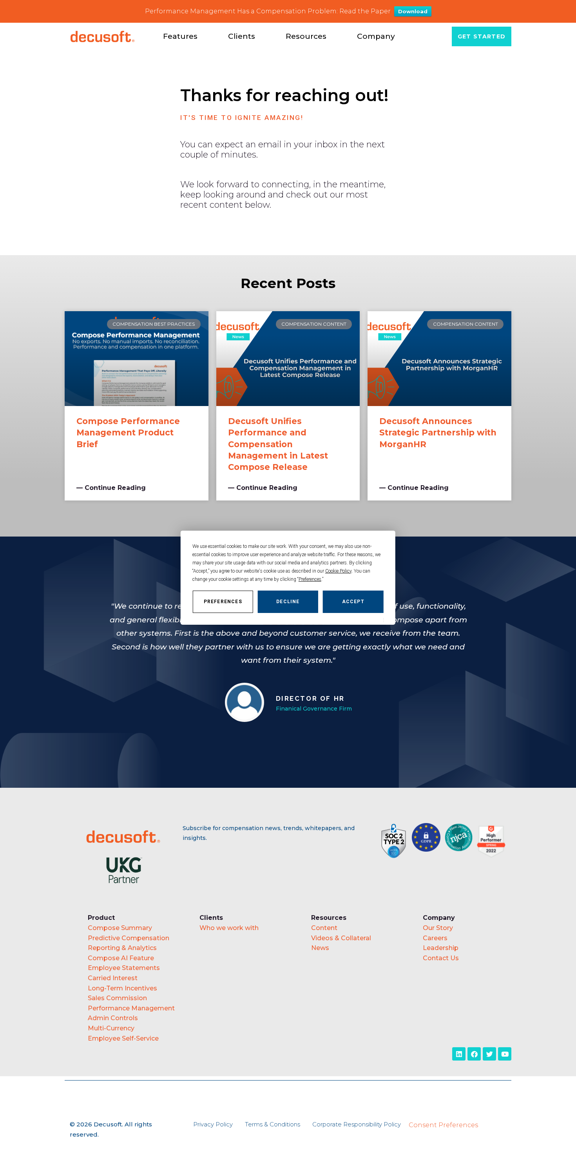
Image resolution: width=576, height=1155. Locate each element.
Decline (287, 601)
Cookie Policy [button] (338, 570)
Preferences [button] (310, 579)
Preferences (223, 601)
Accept (353, 601)
